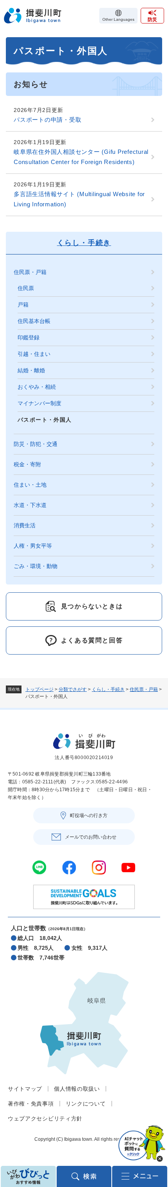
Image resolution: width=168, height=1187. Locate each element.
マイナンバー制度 (39, 403)
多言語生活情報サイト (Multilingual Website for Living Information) (79, 199)
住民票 (26, 288)
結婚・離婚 (31, 370)
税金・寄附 (27, 464)
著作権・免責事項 (31, 1103)
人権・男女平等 (33, 546)
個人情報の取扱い (77, 1089)
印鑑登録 (28, 337)
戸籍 (23, 304)
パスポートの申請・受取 (47, 119)
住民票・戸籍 (144, 689)
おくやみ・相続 (37, 387)
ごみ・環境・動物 (35, 566)
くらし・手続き (108, 689)
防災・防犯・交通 (35, 444)
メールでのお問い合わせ (90, 837)
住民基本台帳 (34, 321)
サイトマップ (25, 1089)
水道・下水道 (30, 505)
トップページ (39, 689)
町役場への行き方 (88, 815)
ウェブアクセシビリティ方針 (45, 1118)
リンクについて (86, 1103)
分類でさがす (73, 689)
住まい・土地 (30, 485)
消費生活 (25, 525)
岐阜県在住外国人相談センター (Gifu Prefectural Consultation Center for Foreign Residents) (81, 156)
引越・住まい (34, 354)
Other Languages (118, 19)
